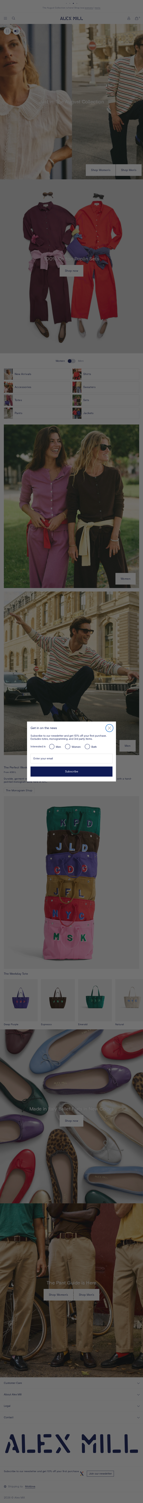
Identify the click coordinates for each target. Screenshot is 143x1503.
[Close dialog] (109, 728)
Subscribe (71, 771)
